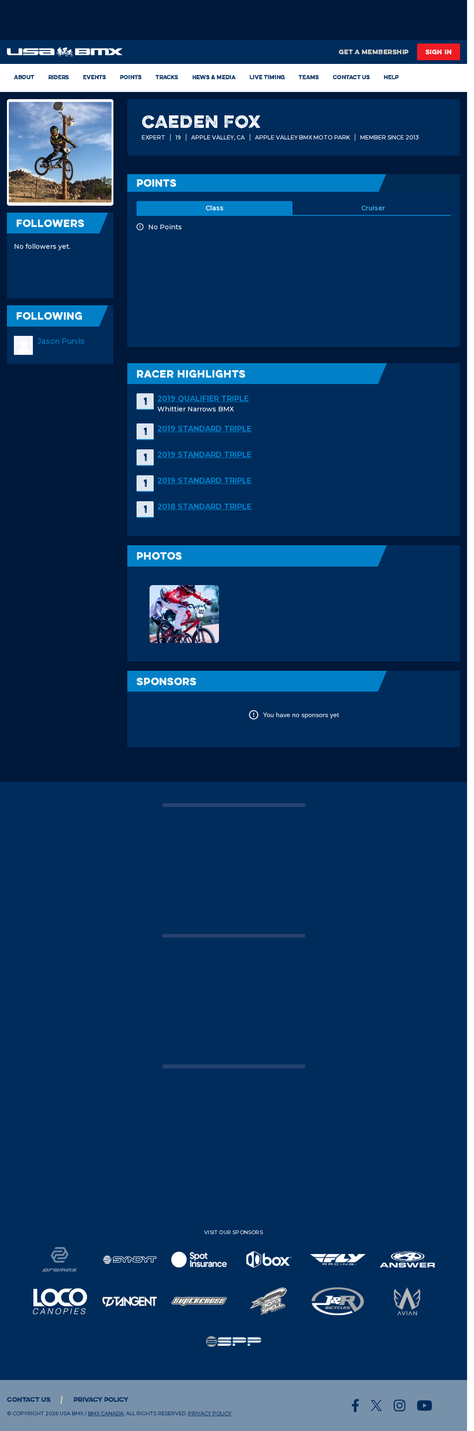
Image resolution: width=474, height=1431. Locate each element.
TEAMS (309, 77)
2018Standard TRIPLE (204, 506)
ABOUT (24, 77)
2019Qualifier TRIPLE (203, 398)
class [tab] (215, 208)
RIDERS (58, 77)
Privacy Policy (101, 1399)
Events (94, 77)
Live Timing (267, 77)
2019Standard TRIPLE (204, 428)
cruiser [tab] (373, 208)
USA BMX (71, 1413)
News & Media (214, 77)
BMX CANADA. (106, 1413)
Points (131, 77)
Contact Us (351, 77)
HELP (391, 77)
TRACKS (167, 77)
